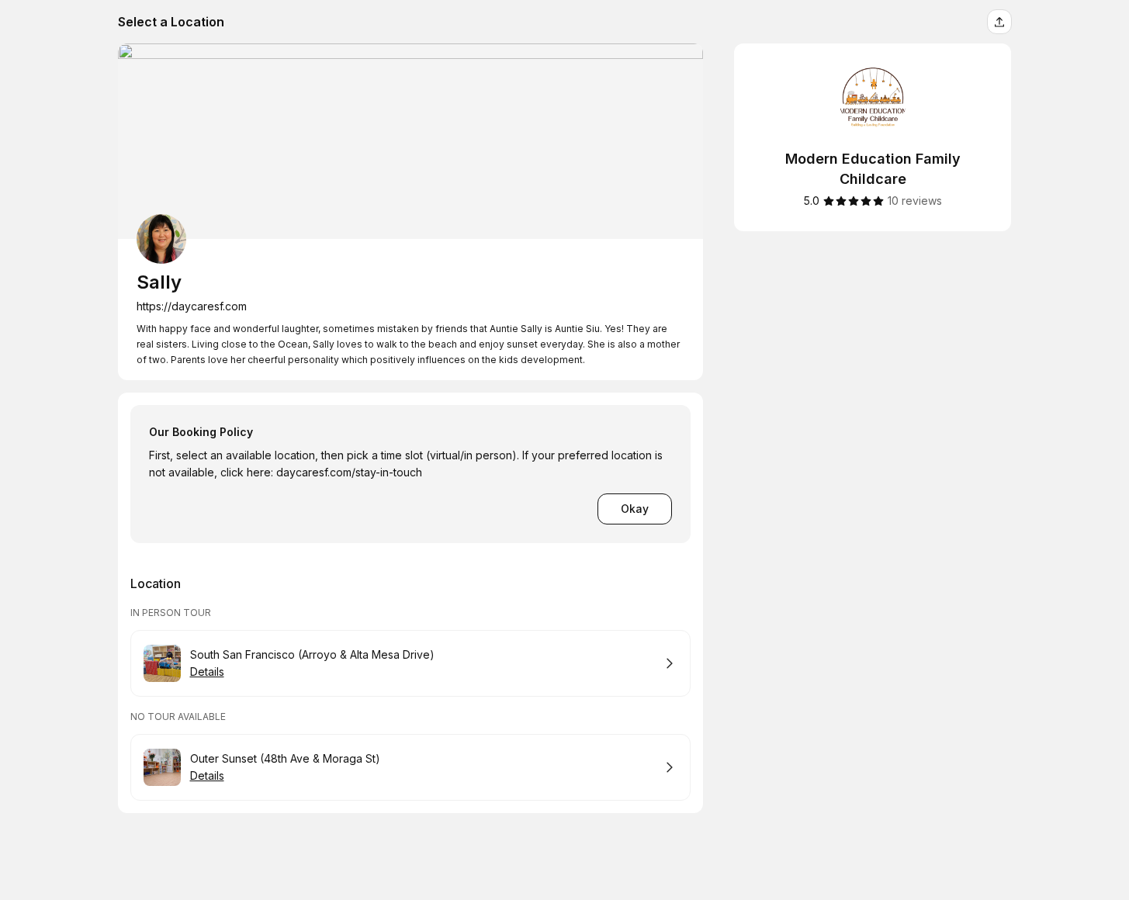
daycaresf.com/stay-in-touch (349, 472)
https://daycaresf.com (192, 306)
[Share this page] (999, 21)
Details (207, 671)
